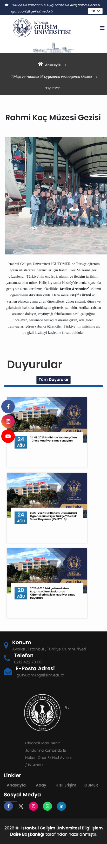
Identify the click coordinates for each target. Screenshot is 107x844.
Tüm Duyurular (54, 379)
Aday (41, 785)
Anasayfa (16, 785)
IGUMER (90, 785)
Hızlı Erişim (66, 785)
